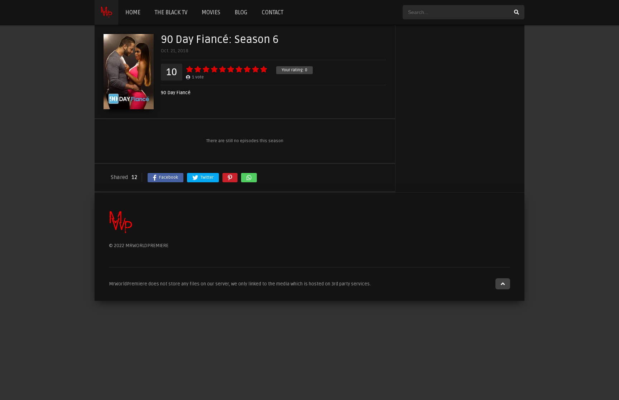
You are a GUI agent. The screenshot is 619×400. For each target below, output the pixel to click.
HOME (132, 12)
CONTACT (272, 12)
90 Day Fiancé (176, 93)
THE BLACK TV (171, 12)
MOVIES (211, 12)
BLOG (241, 12)
